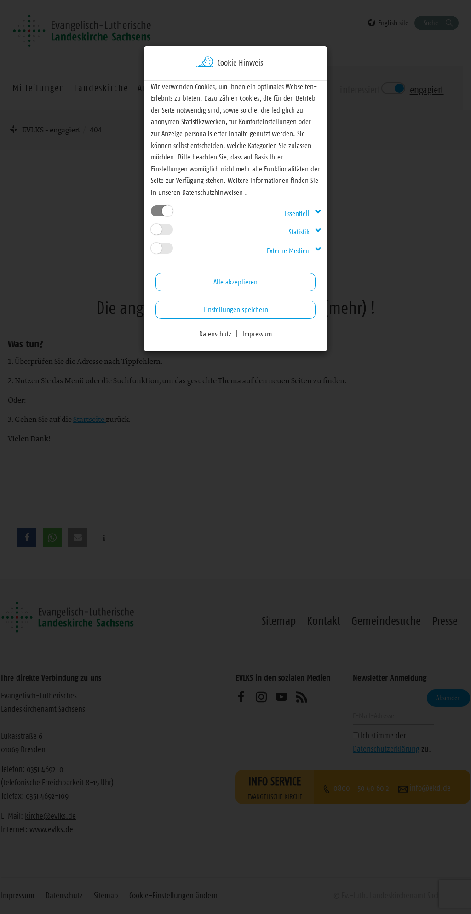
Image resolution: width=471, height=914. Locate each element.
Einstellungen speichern (235, 309)
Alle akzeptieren (235, 281)
